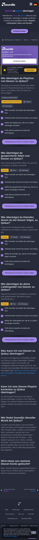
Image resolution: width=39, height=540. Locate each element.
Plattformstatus (33, 525)
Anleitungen (16, 509)
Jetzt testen (30, 70)
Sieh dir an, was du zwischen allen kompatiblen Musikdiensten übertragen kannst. (19, 373)
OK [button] (33, 532)
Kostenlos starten (19, 31)
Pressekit (31, 514)
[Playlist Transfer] (8, 4)
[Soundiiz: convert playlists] (19, 503)
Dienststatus (24, 525)
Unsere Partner (9, 514)
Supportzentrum (29, 509)
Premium (4, 170)
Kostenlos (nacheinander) (9, 97)
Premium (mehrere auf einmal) (11, 101)
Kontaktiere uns (13, 518)
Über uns (21, 514)
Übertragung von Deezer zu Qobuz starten (19, 142)
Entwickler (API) (26, 518)
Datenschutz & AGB (14, 526)
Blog (6, 509)
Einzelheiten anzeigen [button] (10, 536)
